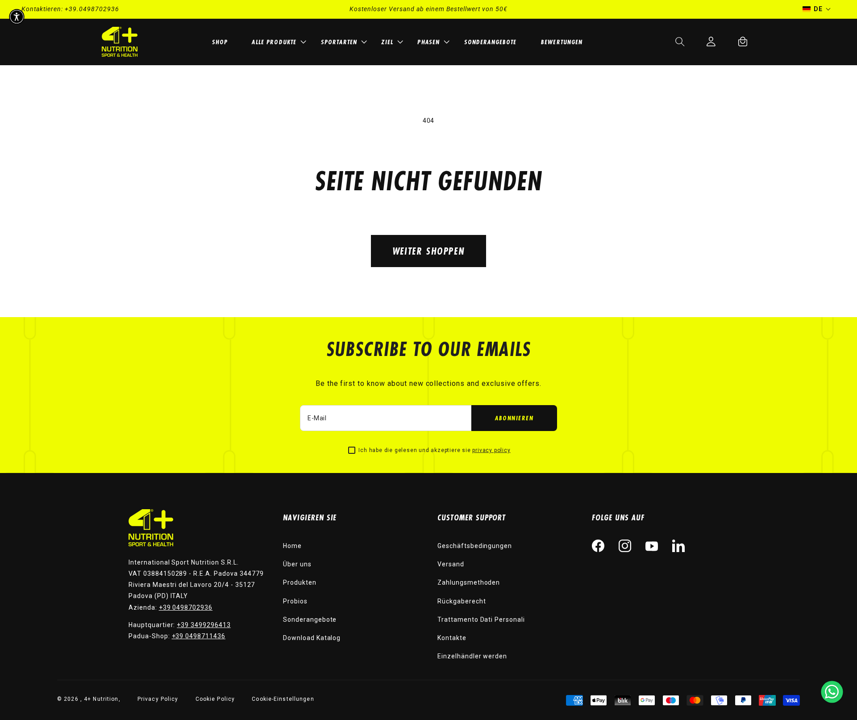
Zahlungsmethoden (468, 582)
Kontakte (451, 637)
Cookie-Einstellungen (283, 699)
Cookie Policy (215, 699)
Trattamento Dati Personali (481, 619)
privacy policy (491, 450)
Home (292, 545)
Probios (295, 601)
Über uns (297, 564)
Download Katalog (312, 637)
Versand (450, 564)
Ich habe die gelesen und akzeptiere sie (434, 450)
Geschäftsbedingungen (474, 545)
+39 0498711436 (198, 636)
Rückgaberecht (461, 601)
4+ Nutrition (101, 699)
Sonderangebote (310, 619)
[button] (277, 42)
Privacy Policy (158, 699)
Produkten (299, 582)
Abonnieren (514, 418)
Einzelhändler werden (472, 656)
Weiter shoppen (428, 251)
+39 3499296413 (203, 624)
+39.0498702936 (92, 9)
